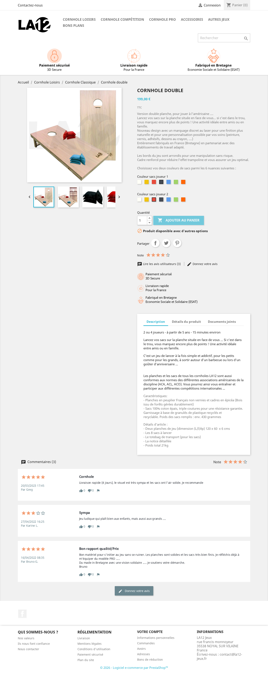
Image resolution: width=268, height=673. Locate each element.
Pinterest (177, 243)
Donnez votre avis (205, 264)
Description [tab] (156, 321)
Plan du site (85, 660)
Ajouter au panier (179, 220)
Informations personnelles (155, 638)
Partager (155, 243)
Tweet (166, 243)
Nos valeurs (26, 638)
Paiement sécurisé (90, 654)
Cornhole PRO (162, 19)
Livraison (83, 638)
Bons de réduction (150, 659)
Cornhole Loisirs (79, 19)
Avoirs (141, 649)
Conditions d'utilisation (93, 649)
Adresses (143, 654)
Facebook (22, 614)
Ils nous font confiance (34, 644)
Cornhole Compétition (122, 19)
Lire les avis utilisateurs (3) (162, 264)
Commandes (146, 643)
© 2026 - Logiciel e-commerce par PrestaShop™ (134, 667)
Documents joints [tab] (222, 321)
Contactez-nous (30, 5)
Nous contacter (28, 649)
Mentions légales (89, 644)
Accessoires (192, 19)
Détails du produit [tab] (186, 321)
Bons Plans (73, 25)
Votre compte (150, 631)
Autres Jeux (218, 19)
